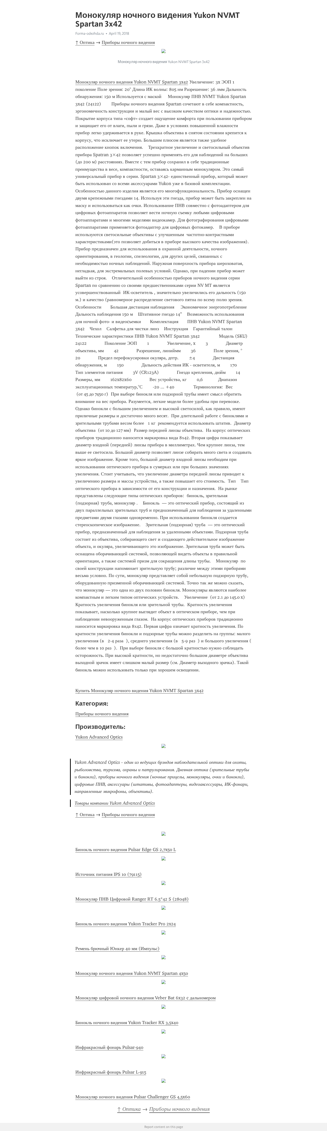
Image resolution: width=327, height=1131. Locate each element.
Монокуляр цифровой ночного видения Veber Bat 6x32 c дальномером (145, 998)
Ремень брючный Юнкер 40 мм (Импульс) (117, 948)
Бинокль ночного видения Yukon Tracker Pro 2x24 (125, 924)
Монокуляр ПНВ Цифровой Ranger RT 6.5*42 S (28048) (132, 899)
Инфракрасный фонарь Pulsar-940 (109, 1047)
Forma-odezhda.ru (89, 33)
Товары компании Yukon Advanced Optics (115, 803)
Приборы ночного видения (128, 42)
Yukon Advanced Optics (99, 737)
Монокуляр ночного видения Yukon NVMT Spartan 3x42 (131, 82)
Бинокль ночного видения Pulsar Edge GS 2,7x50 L (125, 849)
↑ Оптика (85, 42)
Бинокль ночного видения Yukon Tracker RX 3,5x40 (126, 1022)
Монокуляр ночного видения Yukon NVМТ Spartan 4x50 (131, 973)
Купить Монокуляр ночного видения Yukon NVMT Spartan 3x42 (139, 690)
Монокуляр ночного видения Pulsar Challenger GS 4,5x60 (132, 1097)
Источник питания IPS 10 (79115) (108, 874)
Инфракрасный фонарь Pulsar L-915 (110, 1072)
